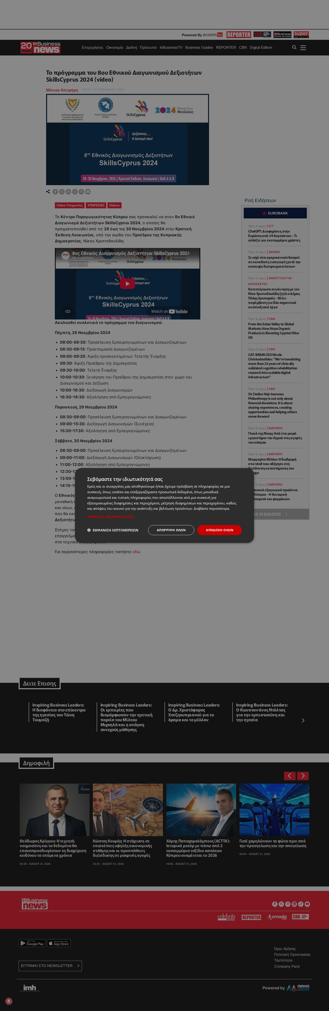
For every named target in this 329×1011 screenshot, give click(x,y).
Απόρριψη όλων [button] (171, 530)
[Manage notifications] (8, 1001)
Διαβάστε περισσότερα (211, 508)
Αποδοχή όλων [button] (219, 530)
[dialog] (164, 505)
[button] (164, 517)
